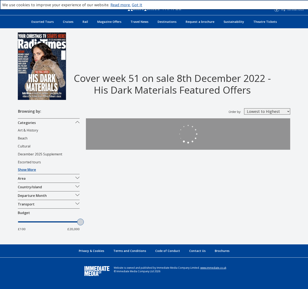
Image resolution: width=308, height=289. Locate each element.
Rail (85, 22)
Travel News (139, 22)
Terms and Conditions (129, 251)
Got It (137, 4)
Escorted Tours (42, 22)
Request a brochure (200, 22)
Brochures (222, 251)
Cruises (68, 22)
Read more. (120, 4)
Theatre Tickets (265, 22)
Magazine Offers (109, 22)
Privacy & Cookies (91, 251)
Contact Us (197, 251)
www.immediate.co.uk (213, 268)
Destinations (167, 22)
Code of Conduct (167, 251)
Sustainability (234, 22)
